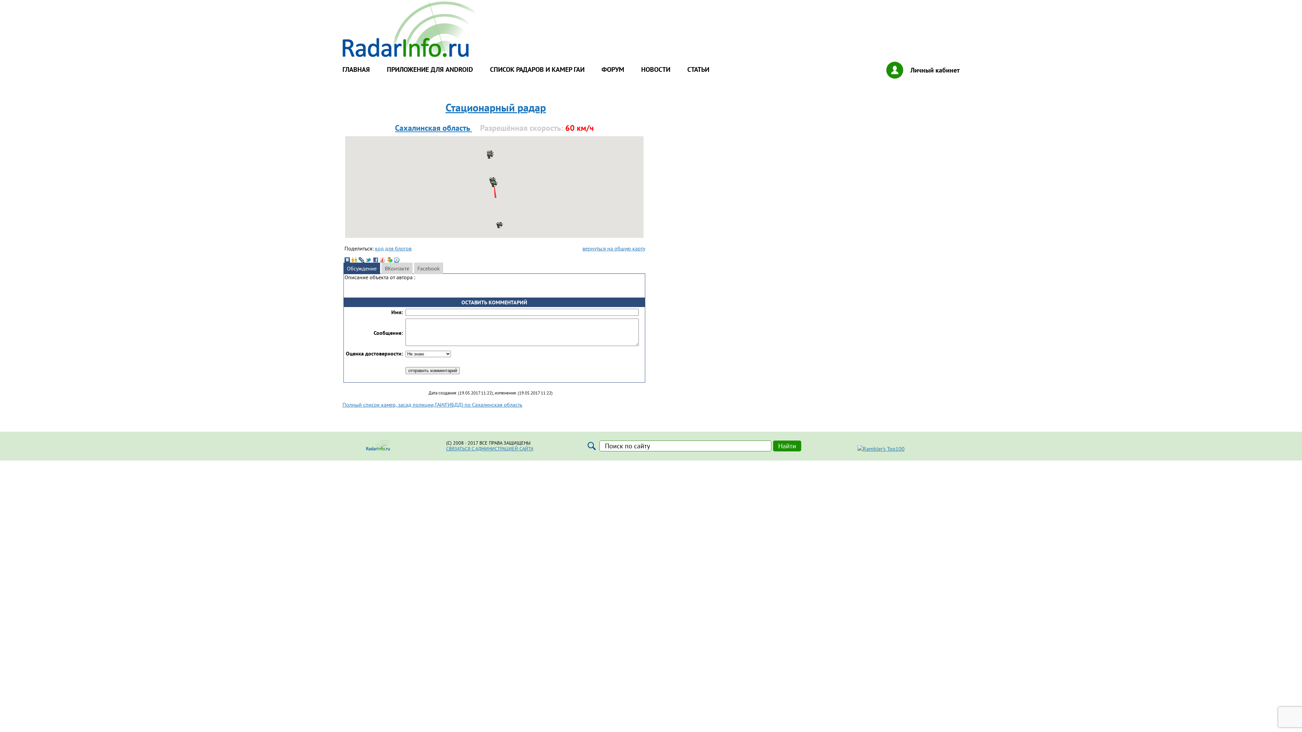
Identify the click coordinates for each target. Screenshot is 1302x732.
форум (612, 69)
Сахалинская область (433, 128)
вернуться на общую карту (614, 248)
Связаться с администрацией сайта (489, 449)
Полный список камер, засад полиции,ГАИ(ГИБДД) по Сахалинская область (432, 404)
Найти (787, 446)
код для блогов (393, 248)
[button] (499, 224)
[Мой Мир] (390, 260)
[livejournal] (361, 260)
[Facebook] (375, 260)
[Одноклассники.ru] (354, 260)
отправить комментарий (432, 370)
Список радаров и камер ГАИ (537, 69)
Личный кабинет (935, 70)
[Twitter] (368, 260)
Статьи (698, 69)
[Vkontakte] (347, 260)
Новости (655, 69)
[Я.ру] (383, 260)
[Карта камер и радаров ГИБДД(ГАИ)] (410, 55)
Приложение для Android (430, 69)
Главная (356, 69)
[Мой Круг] (397, 260)
